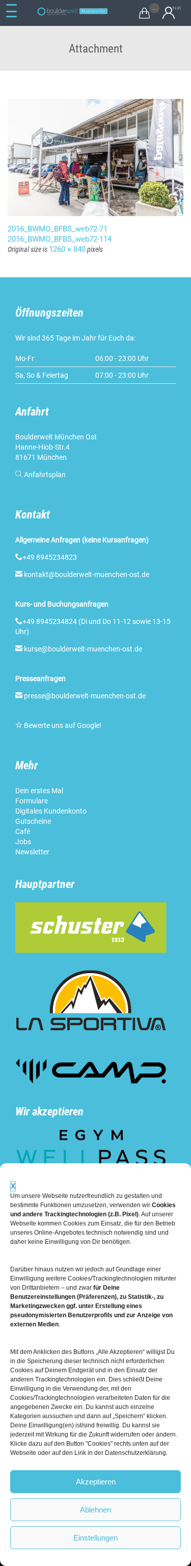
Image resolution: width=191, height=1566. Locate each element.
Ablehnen (95, 1509)
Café (22, 831)
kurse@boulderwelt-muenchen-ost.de (83, 649)
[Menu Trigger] (11, 11)
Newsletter (32, 852)
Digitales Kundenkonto (51, 811)
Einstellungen (95, 1537)
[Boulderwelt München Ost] (74, 11)
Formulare (31, 801)
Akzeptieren (96, 1481)
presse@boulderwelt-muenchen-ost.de (85, 696)
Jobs (23, 842)
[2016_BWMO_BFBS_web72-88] (95, 157)
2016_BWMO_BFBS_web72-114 (60, 239)
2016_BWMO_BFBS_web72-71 (57, 228)
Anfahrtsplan (45, 475)
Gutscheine (33, 821)
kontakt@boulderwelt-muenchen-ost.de (86, 574)
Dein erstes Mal (39, 791)
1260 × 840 (67, 249)
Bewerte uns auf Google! (62, 725)
